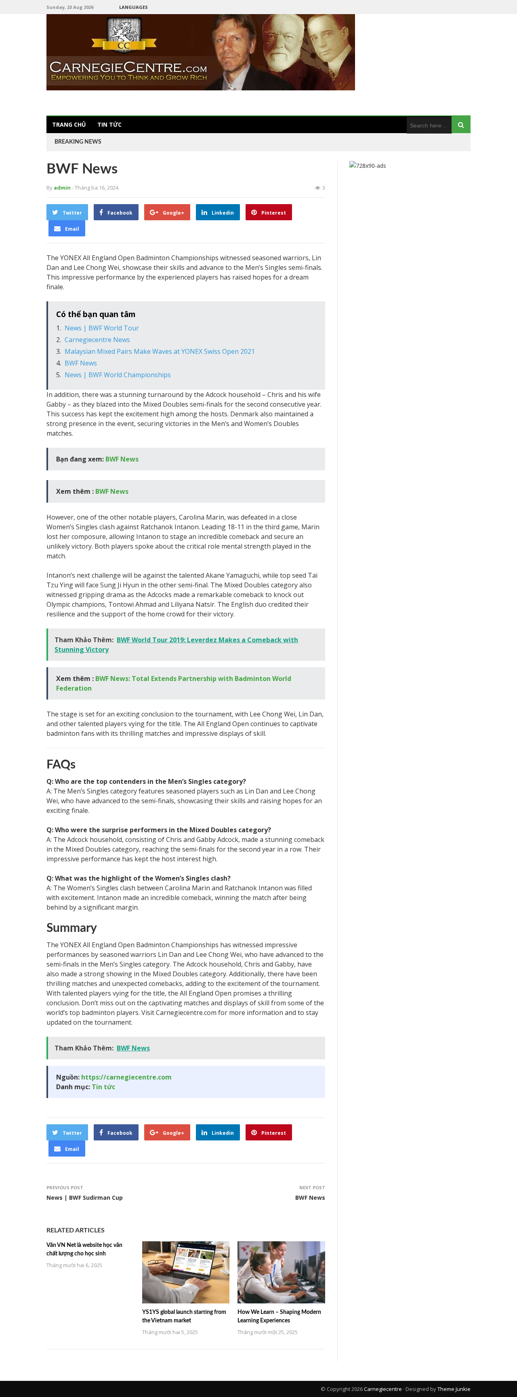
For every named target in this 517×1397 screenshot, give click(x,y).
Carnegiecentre (383, 1389)
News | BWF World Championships (118, 374)
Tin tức (109, 124)
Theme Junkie (454, 1389)
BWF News (81, 363)
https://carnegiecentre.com (126, 1077)
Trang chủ (69, 124)
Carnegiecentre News (97, 339)
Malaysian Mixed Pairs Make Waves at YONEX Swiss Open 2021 (160, 351)
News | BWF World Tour (102, 328)
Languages (133, 7)
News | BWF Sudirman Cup (84, 1197)
